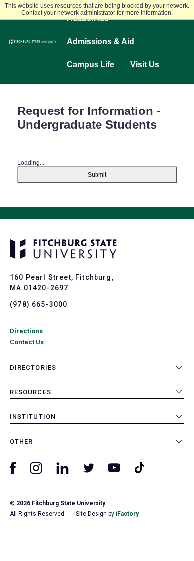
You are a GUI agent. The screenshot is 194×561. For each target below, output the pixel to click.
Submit (97, 174)
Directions (26, 331)
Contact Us (27, 342)
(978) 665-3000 (38, 304)
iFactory (127, 513)
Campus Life (90, 64)
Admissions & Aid (100, 41)
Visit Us (144, 64)
